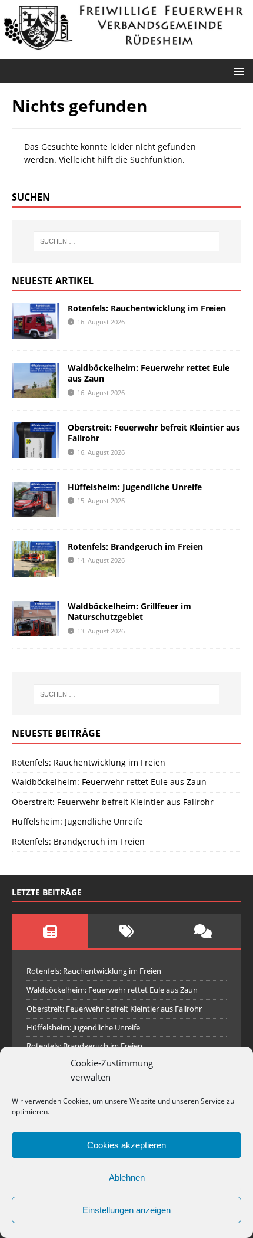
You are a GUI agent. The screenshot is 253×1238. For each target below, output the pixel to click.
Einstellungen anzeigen (126, 1210)
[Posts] (50, 931)
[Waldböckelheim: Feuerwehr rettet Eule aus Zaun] (35, 391)
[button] (237, 70)
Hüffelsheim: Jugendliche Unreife (135, 486)
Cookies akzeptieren (126, 1145)
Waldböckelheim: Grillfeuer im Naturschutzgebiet (129, 611)
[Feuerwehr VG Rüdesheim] (126, 51)
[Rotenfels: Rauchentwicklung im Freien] (35, 331)
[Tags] (126, 931)
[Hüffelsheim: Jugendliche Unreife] (35, 510)
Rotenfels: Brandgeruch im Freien (135, 546)
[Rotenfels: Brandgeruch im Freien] (35, 570)
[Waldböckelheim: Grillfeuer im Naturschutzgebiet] (35, 629)
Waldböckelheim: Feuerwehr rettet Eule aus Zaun (148, 373)
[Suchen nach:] (127, 241)
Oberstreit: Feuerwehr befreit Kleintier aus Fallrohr (154, 433)
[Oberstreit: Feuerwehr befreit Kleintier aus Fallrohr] (35, 451)
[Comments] (203, 931)
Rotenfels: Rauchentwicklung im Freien (147, 308)
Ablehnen (127, 1178)
